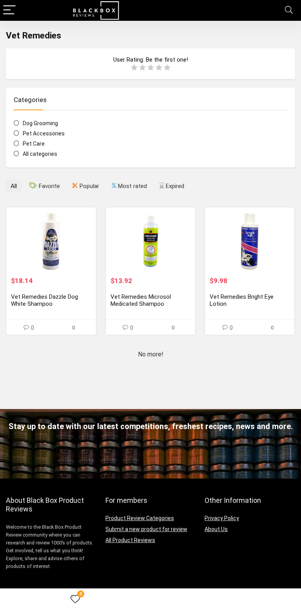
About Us (216, 529)
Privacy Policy (222, 518)
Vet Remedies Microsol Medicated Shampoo (141, 300)
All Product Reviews (130, 540)
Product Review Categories (139, 518)
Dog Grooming (40, 123)
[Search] (288, 10)
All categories (40, 154)
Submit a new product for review (146, 529)
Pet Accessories (44, 133)
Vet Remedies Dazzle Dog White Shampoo (44, 300)
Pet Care (34, 144)
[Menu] (9, 10)
